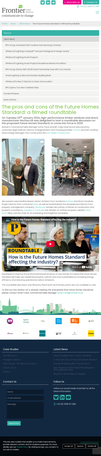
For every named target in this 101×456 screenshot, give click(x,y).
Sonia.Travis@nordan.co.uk (70, 292)
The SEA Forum (10, 355)
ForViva (76, 130)
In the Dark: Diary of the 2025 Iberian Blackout (75, 359)
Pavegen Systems (11, 359)
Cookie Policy (22, 447)
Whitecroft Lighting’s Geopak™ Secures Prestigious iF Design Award (37, 51)
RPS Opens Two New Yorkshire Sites (22, 87)
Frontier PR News (11, 93)
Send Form (14, 423)
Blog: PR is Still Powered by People (69, 373)
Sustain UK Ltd (9, 367)
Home (5, 23)
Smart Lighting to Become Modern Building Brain (28, 75)
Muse (35, 204)
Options (80, 446)
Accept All (68, 446)
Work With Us (73, 2)
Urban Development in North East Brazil (73, 355)
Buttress (69, 201)
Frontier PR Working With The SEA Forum (72, 363)
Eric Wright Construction (58, 132)
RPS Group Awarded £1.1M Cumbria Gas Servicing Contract (33, 45)
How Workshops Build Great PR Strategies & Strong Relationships (74, 368)
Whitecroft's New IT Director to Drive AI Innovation (29, 81)
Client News (24, 23)
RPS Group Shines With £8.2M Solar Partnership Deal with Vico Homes (38, 69)
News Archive (10, 99)
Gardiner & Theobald (34, 210)
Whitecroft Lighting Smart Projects (22, 57)
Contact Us (91, 2)
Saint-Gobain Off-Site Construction (19, 363)
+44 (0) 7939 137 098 (89, 6)
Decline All (92, 446)
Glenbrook (40, 207)
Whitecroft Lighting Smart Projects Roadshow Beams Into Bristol (36, 63)
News (13, 23)
